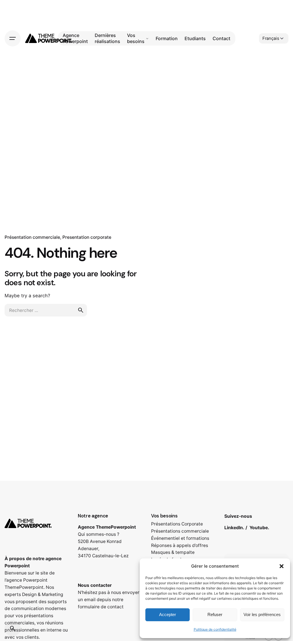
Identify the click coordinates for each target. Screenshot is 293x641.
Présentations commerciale (180, 531)
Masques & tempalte (173, 552)
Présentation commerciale (32, 237)
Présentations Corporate (177, 524)
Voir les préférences (262, 614)
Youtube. (259, 527)
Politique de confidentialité (215, 629)
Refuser (214, 614)
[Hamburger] (13, 38)
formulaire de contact (101, 606)
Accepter (167, 614)
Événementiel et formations (180, 538)
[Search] (13, 628)
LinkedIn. (234, 527)
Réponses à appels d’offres (179, 545)
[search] (80, 310)
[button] (281, 566)
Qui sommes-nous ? (98, 534)
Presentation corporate (86, 237)
